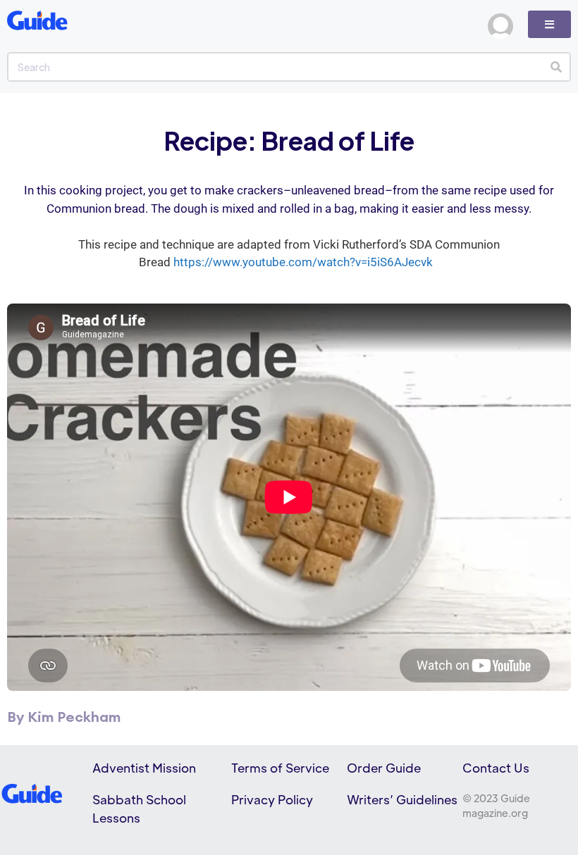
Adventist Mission (144, 767)
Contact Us (495, 767)
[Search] (556, 67)
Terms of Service (280, 767)
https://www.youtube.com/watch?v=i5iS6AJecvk (303, 262)
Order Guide (384, 767)
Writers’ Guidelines (402, 799)
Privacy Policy (272, 799)
